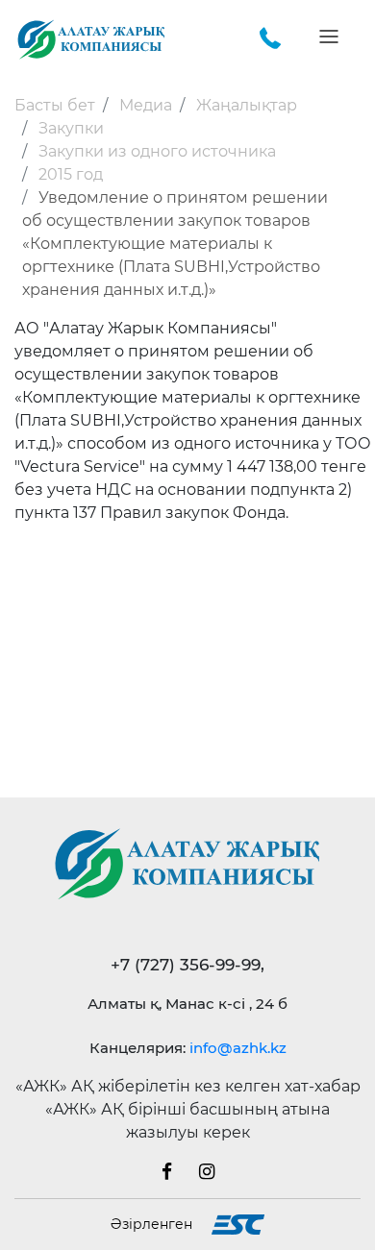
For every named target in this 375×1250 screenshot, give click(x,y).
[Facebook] (178, 1171)
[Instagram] (206, 1171)
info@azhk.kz (238, 1048)
